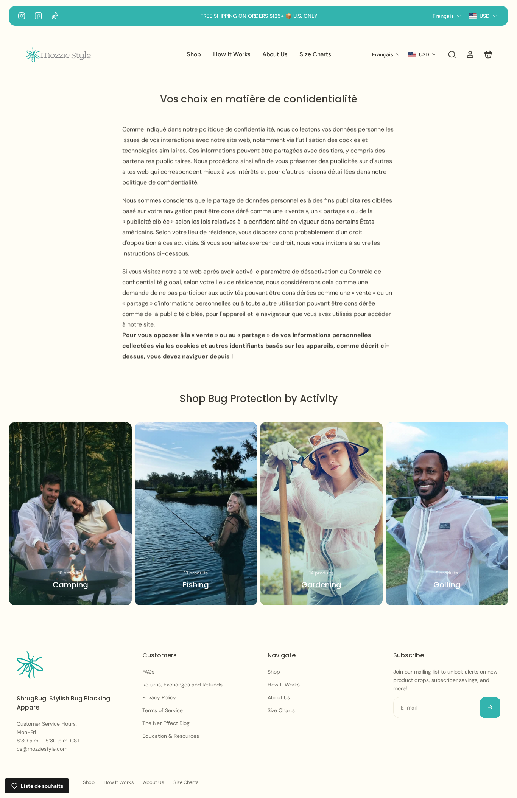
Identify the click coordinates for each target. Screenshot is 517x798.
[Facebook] (38, 16)
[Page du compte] (470, 54)
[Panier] (488, 54)
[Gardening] (321, 513)
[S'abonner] (489, 707)
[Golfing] (447, 513)
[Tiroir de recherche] (452, 54)
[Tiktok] (55, 16)
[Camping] (70, 513)
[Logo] (58, 54)
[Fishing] (196, 513)
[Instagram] (21, 16)
